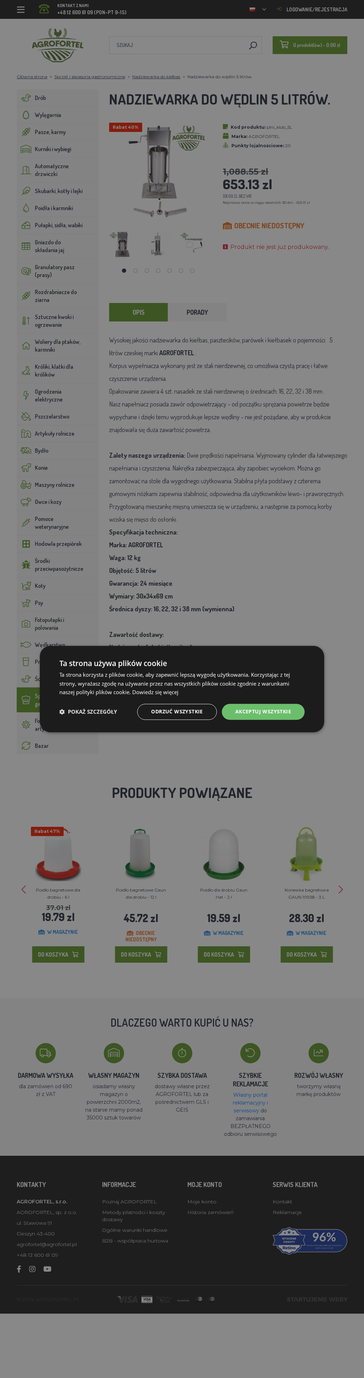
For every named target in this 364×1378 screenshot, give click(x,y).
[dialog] (182, 689)
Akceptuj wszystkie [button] (263, 711)
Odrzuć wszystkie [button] (177, 711)
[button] (88, 712)
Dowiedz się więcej (155, 692)
